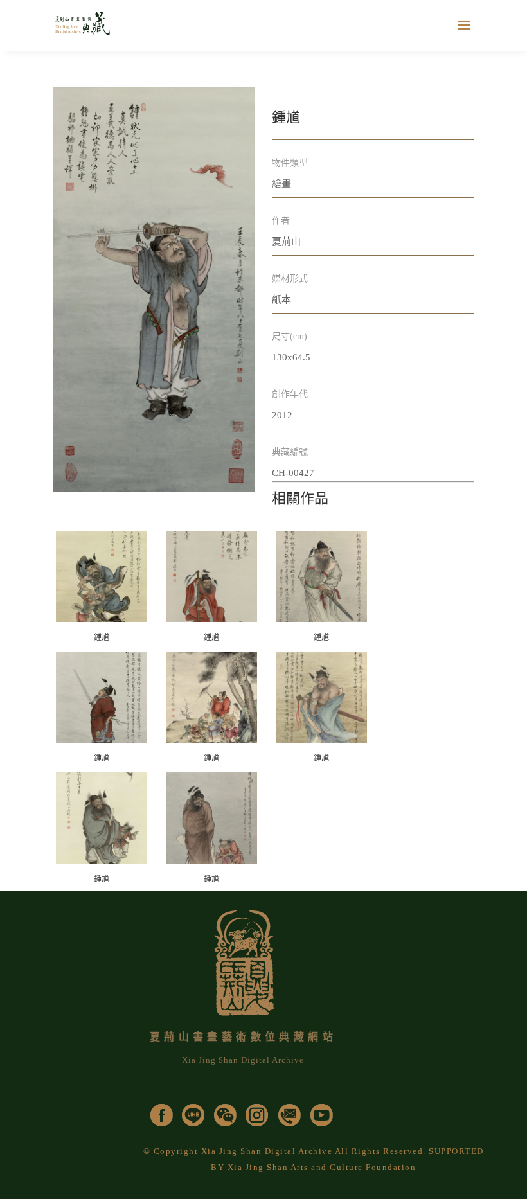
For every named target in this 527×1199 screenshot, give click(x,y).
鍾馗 (101, 637)
